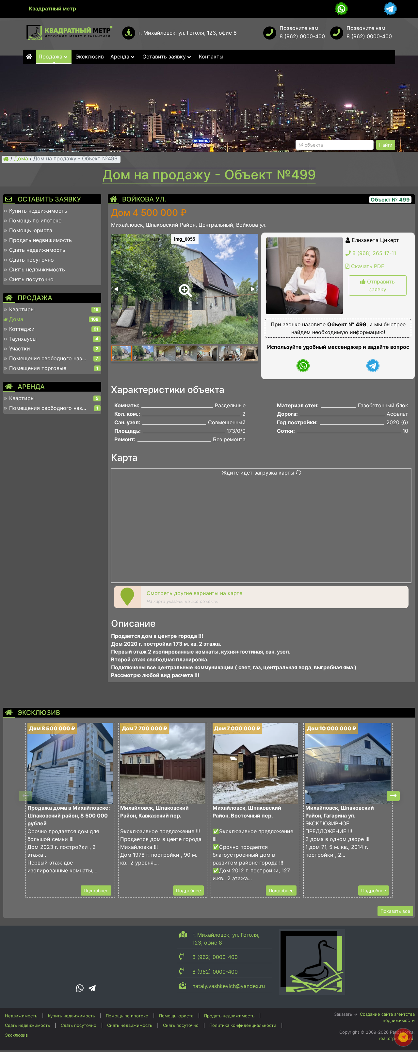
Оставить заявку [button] (164, 56)
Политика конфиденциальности (242, 1025)
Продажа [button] (51, 56)
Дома (21, 159)
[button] (184, 286)
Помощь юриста (176, 1015)
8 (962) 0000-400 (302, 36)
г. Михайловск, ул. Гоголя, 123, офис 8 (187, 32)
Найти (385, 145)
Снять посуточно (181, 1025)
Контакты (211, 56)
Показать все (395, 911)
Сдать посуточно (78, 1025)
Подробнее (96, 890)
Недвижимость (21, 1015)
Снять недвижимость (129, 1025)
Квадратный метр (52, 8)
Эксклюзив (89, 56)
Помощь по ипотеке (127, 1015)
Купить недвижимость (71, 1015)
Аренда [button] (120, 56)
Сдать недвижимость (27, 1025)
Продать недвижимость (229, 1015)
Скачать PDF (366, 266)
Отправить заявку (380, 285)
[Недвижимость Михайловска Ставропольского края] (6, 159)
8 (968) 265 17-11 (373, 253)
